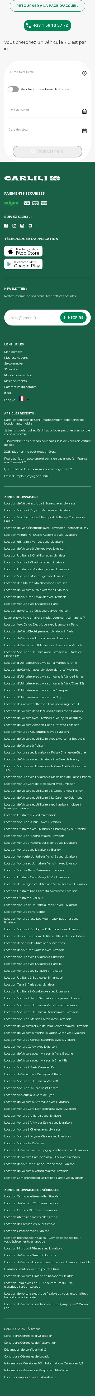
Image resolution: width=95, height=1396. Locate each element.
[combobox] (24, 400)
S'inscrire (73, 317)
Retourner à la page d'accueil (47, 6)
